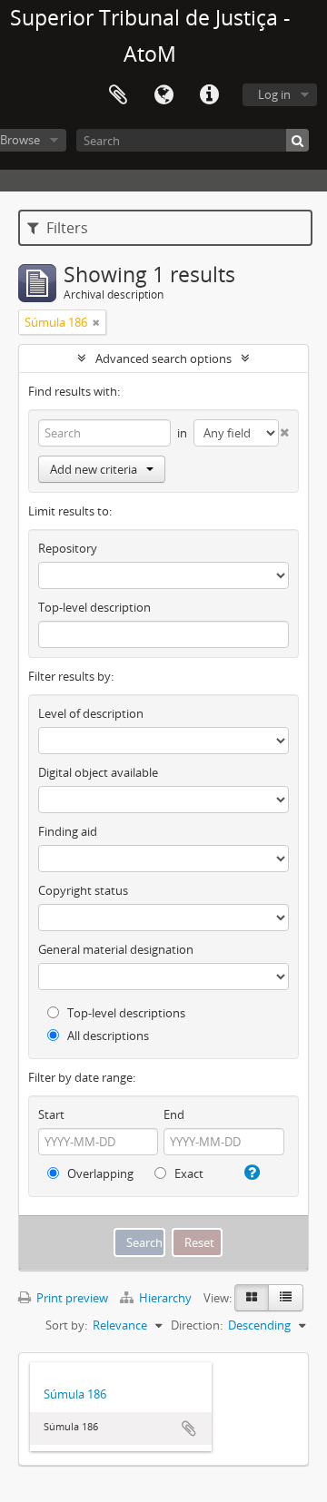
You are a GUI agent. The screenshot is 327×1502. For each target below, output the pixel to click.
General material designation (115, 949)
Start (51, 1114)
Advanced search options (163, 358)
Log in (274, 94)
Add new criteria (93, 469)
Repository (67, 548)
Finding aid (67, 831)
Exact (187, 1173)
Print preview (71, 1298)
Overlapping (99, 1173)
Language (163, 95)
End (174, 1114)
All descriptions (106, 1035)
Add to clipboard (189, 1428)
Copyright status (83, 890)
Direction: (197, 1325)
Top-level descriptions (124, 1013)
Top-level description (94, 607)
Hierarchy (165, 1298)
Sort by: (66, 1325)
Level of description (91, 713)
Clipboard (118, 95)
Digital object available (98, 772)
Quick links (209, 95)
